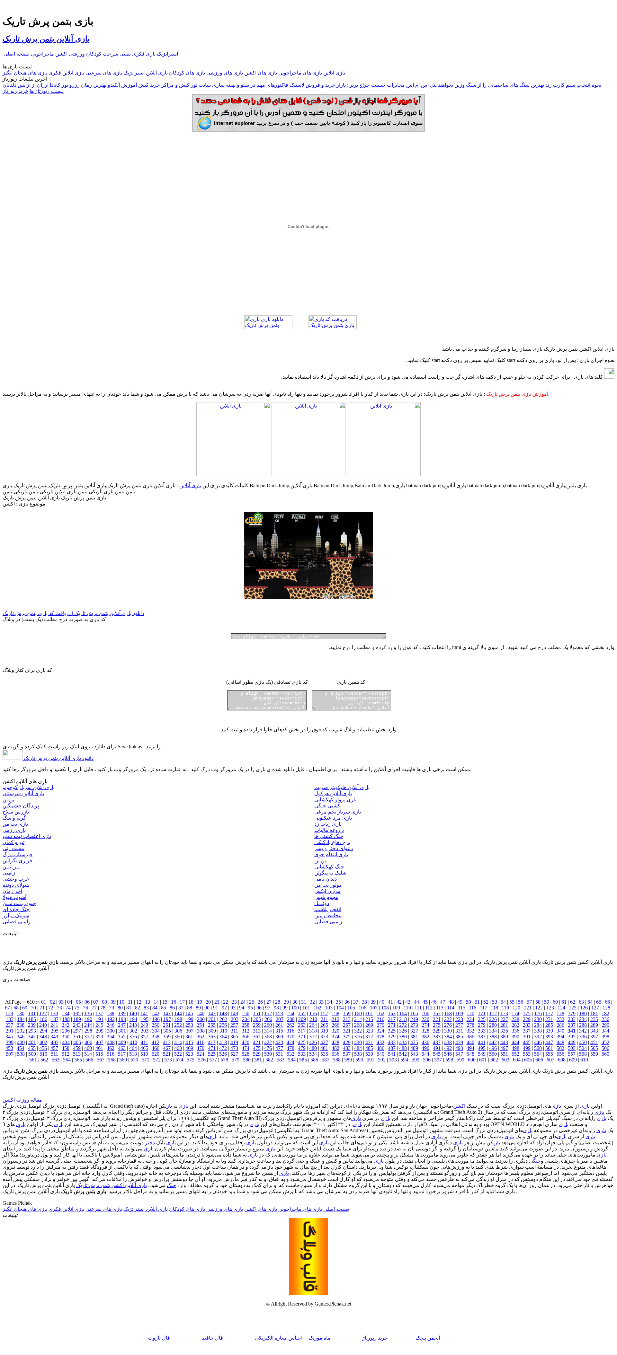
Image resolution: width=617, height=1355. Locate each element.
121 (528, 1007)
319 (324, 1031)
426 (313, 1042)
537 (347, 1054)
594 (404, 1059)
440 (470, 1042)
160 (358, 1013)
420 (245, 1042)
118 (494, 1007)
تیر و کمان (13, 842)
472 (223, 1048)
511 (54, 1054)
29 (286, 1002)
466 (155, 1048)
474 (245, 1048)
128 (606, 1007)
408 (111, 1042)
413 (167, 1042)
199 (189, 1019)
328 (425, 1031)
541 (392, 1054)
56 (520, 1002)
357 (144, 1036)
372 (313, 1036)
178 (560, 1013)
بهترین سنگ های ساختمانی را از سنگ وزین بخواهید (491, 85)
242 (65, 1025)
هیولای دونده (16, 885)
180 (583, 1013)
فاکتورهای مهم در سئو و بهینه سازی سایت (243, 85)
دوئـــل (321, 903)
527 (234, 1054)
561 (33, 1059)
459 (77, 1048)
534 (313, 1054)
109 (396, 1007)
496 (493, 1048)
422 (268, 1042)
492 (448, 1048)
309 (212, 1031)
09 (113, 1002)
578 (224, 1059)
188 (66, 1019)
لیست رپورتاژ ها (47, 91)
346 (20, 1036)
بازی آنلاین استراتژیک (145, 72)
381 (414, 1036)
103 (329, 1007)
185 (32, 1019)
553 (527, 1054)
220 (425, 1019)
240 (43, 1025)
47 (442, 1002)
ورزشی (77, 54)
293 (32, 1031)
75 (76, 1007)
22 (225, 1002)
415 (189, 1042)
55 (511, 1002)
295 (54, 1031)
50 (468, 1002)
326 (403, 1031)
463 (122, 1048)
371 (302, 1036)
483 (347, 1048)
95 (250, 1007)
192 (111, 1019)
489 (414, 1048)
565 (78, 1059)
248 (133, 1025)
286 (560, 1025)
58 (538, 1002)
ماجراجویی (42, 54)
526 (223, 1054)
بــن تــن (12, 866)
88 (189, 1007)
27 (269, 1002)
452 (605, 1042)
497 (504, 1048)
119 (505, 1007)
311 (234, 1031)
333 (482, 1031)
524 (200, 1054)
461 (99, 1048)
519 (144, 1054)
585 (303, 1059)
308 (201, 1031)
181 (594, 1013)
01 (43, 1002)
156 (313, 1013)
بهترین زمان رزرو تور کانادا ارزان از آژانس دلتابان (54, 85)
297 (77, 1031)
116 (472, 1007)
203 (234, 1019)
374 (335, 1036)
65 (598, 1002)
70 (33, 1007)
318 (313, 1031)
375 (347, 1036)
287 (572, 1025)
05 (78, 1002)
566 (89, 1059)
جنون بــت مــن (19, 903)
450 (583, 1042)
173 (504, 1013)
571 (145, 1059)
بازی (585, 1106)
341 (572, 1031)
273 (414, 1025)
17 (182, 1002)
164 (403, 1013)
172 (493, 1013)
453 (9, 1048)
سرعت (110, 54)
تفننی (125, 54)
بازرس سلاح (16, 811)
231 (549, 1019)
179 (572, 1013)
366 (245, 1036)
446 (538, 1042)
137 (99, 1013)
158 (335, 1013)
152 (268, 1013)
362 (200, 1036)
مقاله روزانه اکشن (22, 1100)
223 (459, 1019)
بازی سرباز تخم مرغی (337, 811)
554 (538, 1054)
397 (594, 1036)
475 (257, 1048)
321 (347, 1031)
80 (120, 1007)
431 (369, 1042)
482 (335, 1048)
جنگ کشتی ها (328, 836)
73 (59, 1007)
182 (605, 1013)
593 (393, 1059)
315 (279, 1031)
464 (133, 1048)
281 (504, 1025)
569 (123, 1059)
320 (335, 1031)
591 (370, 1059)
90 (207, 1007)
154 (290, 1013)
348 (43, 1036)
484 (358, 1048)
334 (493, 1031)
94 (241, 1007)
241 (54, 1025)
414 (178, 1042)
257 (234, 1025)
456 (43, 1048)
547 (459, 1054)
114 (450, 1007)
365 (234, 1036)
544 (425, 1054)
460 (88, 1048)
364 (223, 1036)
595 (415, 1059)
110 (407, 1007)
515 (99, 1054)
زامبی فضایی (17, 921)
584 (292, 1059)
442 (493, 1042)
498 (515, 1048)
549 (482, 1054)
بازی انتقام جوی (331, 854)
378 (380, 1036)
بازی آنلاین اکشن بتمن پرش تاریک (111, 1185)
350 (65, 1036)
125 (573, 1007)
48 (451, 1002)
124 (561, 1007)
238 (20, 1025)
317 (302, 1031)
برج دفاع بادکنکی (332, 842)
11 (130, 1002)
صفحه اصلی (17, 54)
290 (605, 1025)
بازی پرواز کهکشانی (335, 799)
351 (77, 1036)
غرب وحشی (16, 879)
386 (470, 1036)
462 (110, 1048)
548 (470, 1054)
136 (88, 1013)
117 (483, 1007)
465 (144, 1048)
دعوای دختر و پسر (333, 848)
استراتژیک (167, 54)
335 (504, 1031)
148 (223, 1013)
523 (189, 1054)
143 (167, 1013)
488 (403, 1048)
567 (100, 1059)
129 (9, 1013)
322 (358, 1031)
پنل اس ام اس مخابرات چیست (404, 85)
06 (87, 1002)
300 (111, 1031)
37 (355, 1002)
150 (245, 1013)
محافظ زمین (328, 915)
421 (257, 1042)
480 (313, 1048)
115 (461, 1007)
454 (20, 1048)
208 (291, 1019)
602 (494, 1059)
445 (527, 1042)
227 (504, 1019)
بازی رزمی (14, 830)
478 (290, 1048)
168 (448, 1013)
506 (605, 1048)
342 (583, 1031)
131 (32, 1013)
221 (437, 1019)
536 (335, 1054)
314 (268, 1031)
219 (414, 1019)
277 (459, 1025)
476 (268, 1048)
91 (215, 1007)
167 (437, 1013)
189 (77, 1019)
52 (485, 1002)
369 (279, 1036)
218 (403, 1019)
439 (459, 1042)
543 (414, 1054)
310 (223, 1031)
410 (133, 1042)
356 (133, 1036)
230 (538, 1019)
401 (32, 1042)
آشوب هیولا (14, 897)
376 (358, 1036)
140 (133, 1013)
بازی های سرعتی (103, 72)
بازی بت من (15, 824)
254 (200, 1025)
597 (438, 1059)
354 (110, 1036)
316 (290, 1031)
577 (213, 1059)
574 (179, 1059)
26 (260, 1002)
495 (482, 1048)
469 (189, 1048)
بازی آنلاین (334, 72)
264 (313, 1025)
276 (448, 1025)
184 (21, 1019)
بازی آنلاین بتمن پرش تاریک (46, 39)
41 (390, 1002)
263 (302, 1025)
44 (416, 1002)
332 (470, 1031)
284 (538, 1025)
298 (88, 1031)
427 (324, 1042)
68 (16, 1007)
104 (340, 1007)
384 (448, 1036)
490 (425, 1048)
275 (437, 1025)
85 (163, 1007)
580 (247, 1059)
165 (414, 1013)
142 (155, 1013)
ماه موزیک (319, 1338)
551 (504, 1054)
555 (549, 1054)
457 (54, 1048)
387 (482, 1036)
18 (190, 1002)
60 (555, 1002)
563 (55, 1059)
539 (369, 1054)
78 (102, 1007)
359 (167, 1036)
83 (146, 1007)
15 (164, 1002)
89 (198, 1007)
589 (348, 1059)
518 (133, 1054)
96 (259, 1007)
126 (584, 1007)
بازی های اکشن (260, 72)
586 (314, 1059)
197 (167, 1019)
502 (560, 1048)
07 (95, 1002)
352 (88, 1036)
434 (403, 1042)
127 (595, 1007)
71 (42, 1007)
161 (369, 1013)
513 (77, 1054)
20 (208, 1002)
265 (324, 1025)
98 (276, 1007)
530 (268, 1054)
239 (32, 1025)
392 (538, 1036)
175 (527, 1013)
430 (358, 1042)
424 (290, 1042)
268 (358, 1025)
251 (167, 1025)
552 (515, 1054)
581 (258, 1059)
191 (99, 1019)
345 (9, 1036)
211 (324, 1019)
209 (302, 1019)
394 (560, 1036)
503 (572, 1048)
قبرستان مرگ (17, 854)
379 (392, 1036)
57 (529, 1002)
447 (549, 1042)
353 (99, 1036)
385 (459, 1036)
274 (425, 1025)
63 (581, 1002)
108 (385, 1007)
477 (279, 1048)
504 (583, 1048)
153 (279, 1013)
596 (427, 1059)
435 (414, 1042)
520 (155, 1054)
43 (407, 1002)
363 (212, 1036)
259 (257, 1025)
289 (594, 1025)
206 (268, 1019)
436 (425, 1042)
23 (234, 1002)
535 (324, 1054)
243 (77, 1025)
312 (245, 1031)
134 (65, 1013)
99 (285, 1007)
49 (459, 1002)
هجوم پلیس (326, 897)
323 (369, 1031)
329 (437, 1031)
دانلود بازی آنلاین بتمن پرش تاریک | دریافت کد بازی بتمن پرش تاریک (73, 613)
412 (155, 1042)
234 (583, 1019)
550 (493, 1054)
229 (527, 1019)
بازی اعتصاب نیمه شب (27, 836)
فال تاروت (159, 1338)
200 (201, 1019)
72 (50, 1007)
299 (99, 1031)
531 (279, 1054)
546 (448, 1054)
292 (21, 1031)
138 (110, 1013)
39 (373, 1002)
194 (133, 1019)
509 (32, 1054)
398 (605, 1036)
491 (437, 1048)
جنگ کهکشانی (329, 866)
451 (594, 1042)
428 (335, 1042)
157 (324, 1013)
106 (362, 1007)
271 (392, 1025)
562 (44, 1059)
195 (144, 1019)
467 (167, 1048)
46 (433, 1002)
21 (216, 1002)
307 (189, 1031)
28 (277, 1002)
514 (88, 1054)
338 (538, 1031)
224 (470, 1019)
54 (503, 1002)
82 (137, 1007)
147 (212, 1013)
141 (144, 1013)
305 (167, 1031)
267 (347, 1025)
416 (200, 1042)
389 (504, 1036)
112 (429, 1007)
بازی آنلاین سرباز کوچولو (29, 787)
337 (527, 1031)
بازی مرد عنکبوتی (333, 818)
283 (527, 1025)
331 (459, 1031)
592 (382, 1059)
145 (189, 1013)
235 (594, 1019)
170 (470, 1013)
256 (223, 1025)
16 (173, 1002)
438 (448, 1042)
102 (317, 1007)
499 (527, 1048)
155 (302, 1013)
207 (279, 1019)
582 (269, 1059)
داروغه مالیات (329, 830)
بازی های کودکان (187, 72)
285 (549, 1025)
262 (290, 1025)
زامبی (9, 872)
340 (560, 1031)
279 (482, 1025)
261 (279, 1025)
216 (380, 1019)
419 (234, 1042)
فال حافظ (212, 1338)
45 (425, 1002)
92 (224, 1007)
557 (572, 1054)
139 (122, 1013)
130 (20, 1013)
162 (380, 1013)
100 (295, 1007)
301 (122, 1031)
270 (380, 1025)
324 (380, 1031)
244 (88, 1025)
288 (583, 1025)
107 (374, 1007)
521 (167, 1054)
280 (493, 1025)
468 (178, 1048)
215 (369, 1019)
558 (583, 1054)
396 (583, 1036)
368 (268, 1036)
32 (312, 1002)
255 (212, 1025)
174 (515, 1013)
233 (572, 1019)
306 (178, 1031)
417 (212, 1042)
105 (351, 1007)
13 (147, 1002)
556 (560, 1054)
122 (539, 1007)
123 (550, 1007)
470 (200, 1048)
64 (590, 1002)
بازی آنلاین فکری (66, 72)
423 (279, 1042)
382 (425, 1036)
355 (122, 1036)
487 (392, 1048)
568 (112, 1059)
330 (448, 1031)
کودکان (94, 54)
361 (189, 1036)
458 (65, 1048)
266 (335, 1025)
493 (459, 1048)
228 (515, 1019)
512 (65, 1054)
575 (190, 1059)
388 (493, 1036)
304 (156, 1031)
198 (178, 1019)
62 (572, 1002)
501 (549, 1048)
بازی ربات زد (328, 824)
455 (32, 1048)
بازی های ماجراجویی (300, 72)
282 (515, 1025)
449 (572, 1042)
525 (212, 1054)
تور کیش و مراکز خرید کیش (167, 85)
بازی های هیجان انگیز (25, 72)
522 (178, 1054)
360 (178, 1036)
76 (85, 1007)
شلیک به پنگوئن (330, 872)
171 (482, 1013)
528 (245, 1054)
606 (539, 1059)
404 (66, 1042)
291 (9, 1031)
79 (111, 1007)
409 (122, 1042)
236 (605, 1019)
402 (43, 1042)
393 (549, 1036)
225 (482, 1019)
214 (358, 1019)
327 (414, 1031)
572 (157, 1059)
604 (517, 1059)
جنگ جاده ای (16, 909)
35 (338, 1002)
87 (180, 1007)
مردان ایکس (327, 891)
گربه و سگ (14, 818)
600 (472, 1059)
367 (257, 1036)
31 (303, 1002)
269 (369, 1025)
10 (121, 1002)
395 (572, 1036)
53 (494, 1002)
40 (381, 1002)
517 (122, 1054)
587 (325, 1059)
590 (359, 1059)
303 (144, 1031)
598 (449, 1059)
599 (460, 1059)
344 (605, 1031)
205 (257, 1019)
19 (199, 1002)
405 (77, 1042)
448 (560, 1042)
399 (9, 1042)
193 (122, 1019)
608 (562, 1059)
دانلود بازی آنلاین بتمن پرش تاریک (58, 758)
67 (7, 1007)
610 (584, 1059)
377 (369, 1036)
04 (69, 1002)
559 (594, 1054)
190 (88, 1019)
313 (257, 1031)
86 (172, 1007)
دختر (150, 1142)
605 (528, 1059)
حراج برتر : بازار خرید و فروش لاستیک (330, 85)
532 (290, 1054)
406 (88, 1042)
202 (223, 1019)
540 (380, 1054)
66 (607, 1002)
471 (212, 1048)
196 (156, 1019)
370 (290, 1036)
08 (104, 1002)
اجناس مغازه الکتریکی (278, 1338)
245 (99, 1025)
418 (223, 1042)
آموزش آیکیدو (122, 85)
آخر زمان (12, 891)
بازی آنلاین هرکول (333, 793)
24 (243, 1002)
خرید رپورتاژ (15, 91)
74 (68, 1007)
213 (347, 1019)
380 (403, 1036)
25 (251, 1002)
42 (399, 1002)
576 (202, 1059)
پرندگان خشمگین (21, 805)
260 (268, 1025)
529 (257, 1054)
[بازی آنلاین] (384, 474)
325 (392, 1031)
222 (448, 1019)
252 (178, 1025)
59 (546, 1002)
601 (483, 1059)
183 (9, 1019)
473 (234, 1048)
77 (94, 1007)
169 (459, 1013)
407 (99, 1042)
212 (335, 1019)
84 (154, 1007)
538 (358, 1054)
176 (538, 1013)
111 (418, 1007)
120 (516, 1007)
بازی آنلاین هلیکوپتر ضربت (342, 787)
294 (43, 1031)
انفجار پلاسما (327, 909)
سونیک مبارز (16, 915)
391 (527, 1036)
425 (302, 1042)
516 (110, 1054)
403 (54, 1042)
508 (21, 1054)
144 (178, 1013)
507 (9, 1054)
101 (306, 1007)
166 (425, 1013)
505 (594, 1048)
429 (347, 1042)
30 (295, 1002)
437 (437, 1042)
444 (515, 1042)
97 (267, 1007)
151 (257, 1013)
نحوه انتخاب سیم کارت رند (573, 85)
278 (470, 1025)
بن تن (8, 799)
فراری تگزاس (17, 860)
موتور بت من (328, 885)
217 (392, 1019)
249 (144, 1025)
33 (321, 1002)
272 (403, 1025)
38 (364, 1002)
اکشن (61, 54)
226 (493, 1019)
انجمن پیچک (428, 1338)
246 (110, 1025)
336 (515, 1031)
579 (235, 1059)
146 (200, 1013)
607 (550, 1059)
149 (234, 1013)
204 (246, 1019)
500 (538, 1048)
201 (212, 1019)
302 (133, 1031)
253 (189, 1025)
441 (482, 1042)
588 (337, 1059)
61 (564, 1002)
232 (560, 1019)
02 (52, 1002)
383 (437, 1036)
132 (43, 1013)
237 (9, 1025)
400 (21, 1042)
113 (439, 1007)
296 (66, 1031)
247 (122, 1025)
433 (392, 1042)
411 (144, 1042)
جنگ (537, 1161)
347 (32, 1036)
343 (594, 1031)
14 (156, 1002)
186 (43, 1019)
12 (138, 1002)
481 (324, 1048)
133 (54, 1013)
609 (573, 1059)
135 (77, 1013)
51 (477, 1002)
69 (24, 1007)
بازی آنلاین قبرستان (23, 793)
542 (403, 1054)
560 (605, 1054)
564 (67, 1059)
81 (128, 1007)
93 (233, 1007)
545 (437, 1054)
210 (313, 1019)
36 (347, 1002)
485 (369, 1048)
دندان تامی (325, 879)
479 (302, 1048)
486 (380, 1048)
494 (470, 1048)
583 (280, 1059)
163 (392, 1013)
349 (54, 1036)
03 (61, 1002)
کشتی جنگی (327, 805)
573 (168, 1059)
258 (245, 1025)
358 (155, 1036)
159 (347, 1013)
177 (549, 1013)
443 (504, 1042)
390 (515, 1036)
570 (134, 1059)
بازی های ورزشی (224, 72)
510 (43, 1054)
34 (329, 1002)
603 (505, 1059)
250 (155, 1025)
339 (549, 1031)
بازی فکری (144, 54)
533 (302, 1054)
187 (54, 1019)
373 (324, 1036)
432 (380, 1042)
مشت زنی (13, 848)
